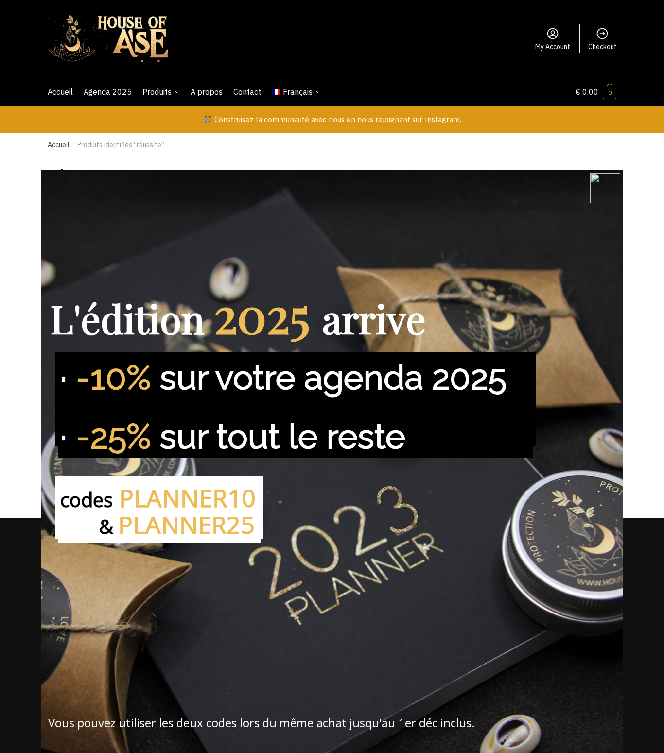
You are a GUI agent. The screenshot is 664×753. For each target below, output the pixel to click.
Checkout (602, 46)
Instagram (442, 119)
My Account (552, 46)
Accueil (59, 144)
